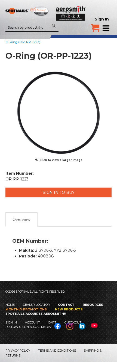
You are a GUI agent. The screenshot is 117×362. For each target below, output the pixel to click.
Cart (52, 322)
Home (10, 305)
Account (32, 322)
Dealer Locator (36, 305)
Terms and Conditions (57, 350)
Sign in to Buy (59, 192)
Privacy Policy (17, 350)
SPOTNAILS (27, 13)
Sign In (102, 19)
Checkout (72, 322)
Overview (21, 219)
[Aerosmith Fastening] (71, 12)
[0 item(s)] (95, 25)
